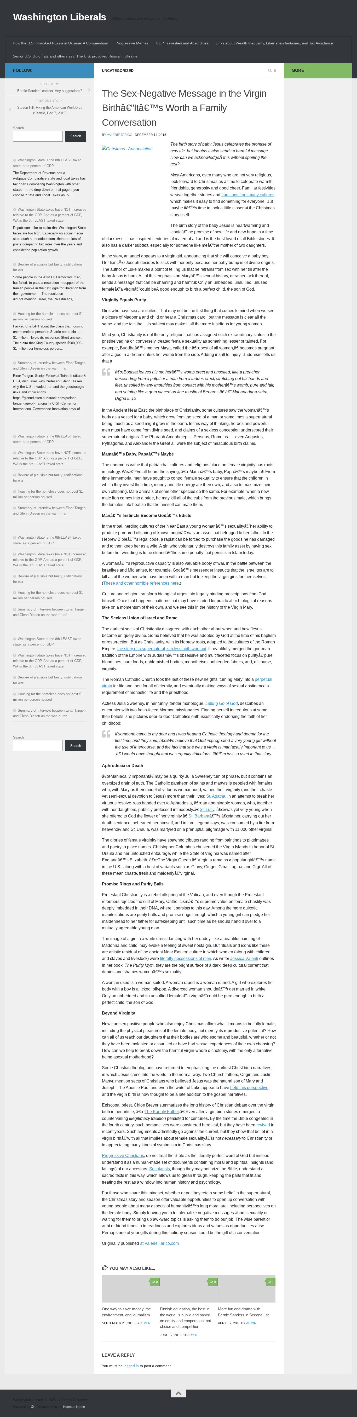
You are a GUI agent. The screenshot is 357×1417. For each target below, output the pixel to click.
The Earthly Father (162, 1111)
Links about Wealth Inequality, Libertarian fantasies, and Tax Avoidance (274, 43)
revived (263, 1125)
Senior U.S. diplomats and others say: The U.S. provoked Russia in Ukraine (75, 56)
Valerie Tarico (119, 135)
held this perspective (249, 1087)
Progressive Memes (132, 43)
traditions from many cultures (247, 195)
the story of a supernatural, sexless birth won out (161, 649)
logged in (131, 1366)
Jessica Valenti (244, 958)
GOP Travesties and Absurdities (182, 43)
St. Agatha (215, 796)
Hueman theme (74, 1406)
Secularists (159, 1169)
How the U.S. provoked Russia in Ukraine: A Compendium (60, 43)
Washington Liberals (59, 17)
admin (145, 1323)
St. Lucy (207, 809)
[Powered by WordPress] (32, 1406)
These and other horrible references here (141, 583)
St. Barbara (198, 816)
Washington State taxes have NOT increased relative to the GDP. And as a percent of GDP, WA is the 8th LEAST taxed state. (49, 215)
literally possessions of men (185, 958)
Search (18, 128)
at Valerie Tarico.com (159, 1243)
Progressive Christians (123, 1155)
